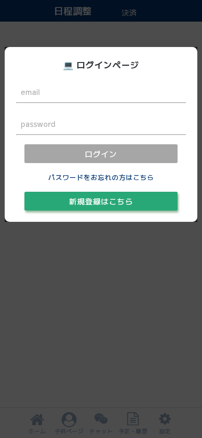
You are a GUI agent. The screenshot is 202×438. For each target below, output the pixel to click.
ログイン (101, 153)
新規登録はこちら (101, 201)
